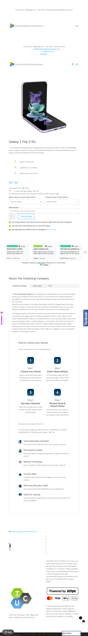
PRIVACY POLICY (53, 545)
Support (50, 554)
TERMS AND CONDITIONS (57, 542)
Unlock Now (26, 216)
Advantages (37, 286)
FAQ (49, 286)
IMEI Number (14, 207)
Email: (44, 49)
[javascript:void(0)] (44, 107)
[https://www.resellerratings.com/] (23, 532)
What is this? (50, 230)
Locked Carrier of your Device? (57, 197)
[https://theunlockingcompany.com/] (26, 25)
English (68, 633)
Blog (49, 551)
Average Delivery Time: (29, 191)
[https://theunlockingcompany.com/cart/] (72, 64)
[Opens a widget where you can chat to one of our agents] (8, 632)
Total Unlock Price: (16, 188)
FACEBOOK (51, 537)
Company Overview (19, 286)
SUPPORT (18, 16)
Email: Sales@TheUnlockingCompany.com (37, 16)
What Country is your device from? (22, 197)
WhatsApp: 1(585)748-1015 (63, 16)
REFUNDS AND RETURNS (56, 548)
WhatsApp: (44, 52)
